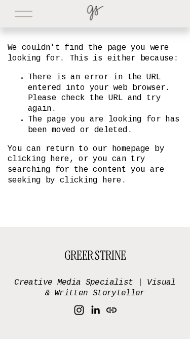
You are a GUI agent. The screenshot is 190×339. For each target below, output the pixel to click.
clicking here (38, 159)
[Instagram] (79, 310)
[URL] (111, 310)
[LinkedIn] (95, 310)
